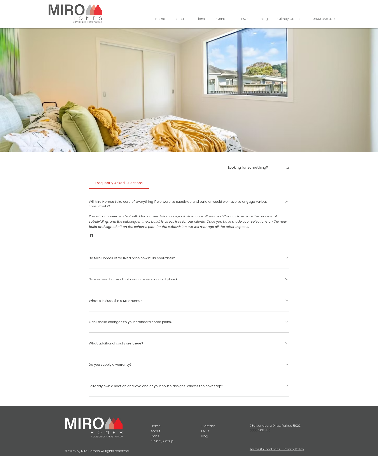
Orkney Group (162, 441)
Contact (208, 426)
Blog (204, 436)
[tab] (119, 183)
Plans (155, 436)
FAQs (205, 431)
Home (156, 426)
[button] (91, 235)
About (156, 431)
